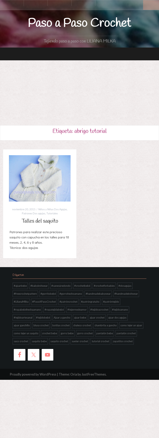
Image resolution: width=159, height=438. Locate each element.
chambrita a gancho (106, 325)
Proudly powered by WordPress (33, 374)
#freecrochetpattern (25, 293)
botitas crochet (61, 325)
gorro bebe (67, 333)
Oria (73, 374)
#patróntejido (111, 301)
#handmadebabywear (98, 293)
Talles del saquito (40, 221)
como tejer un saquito (26, 333)
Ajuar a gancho (62, 317)
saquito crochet (59, 341)
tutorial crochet (100, 341)
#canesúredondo (61, 285)
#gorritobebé (48, 293)
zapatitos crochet (123, 341)
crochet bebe (49, 333)
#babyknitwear (39, 285)
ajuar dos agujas (117, 317)
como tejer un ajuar (131, 325)
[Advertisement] (79, 89)
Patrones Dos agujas (33, 213)
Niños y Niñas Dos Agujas (52, 209)
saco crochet (21, 341)
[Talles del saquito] (40, 178)
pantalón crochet (126, 333)
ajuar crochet (97, 317)
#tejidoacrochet (99, 309)
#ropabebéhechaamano (27, 309)
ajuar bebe (80, 317)
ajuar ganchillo (22, 325)
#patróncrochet (68, 301)
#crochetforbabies (104, 285)
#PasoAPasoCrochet (44, 301)
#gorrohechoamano (71, 293)
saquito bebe (39, 341)
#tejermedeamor (77, 309)
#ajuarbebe (20, 285)
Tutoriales (52, 213)
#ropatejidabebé (54, 309)
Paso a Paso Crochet (79, 23)
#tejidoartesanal (23, 317)
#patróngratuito (90, 301)
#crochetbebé (82, 285)
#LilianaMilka (21, 301)
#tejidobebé (43, 317)
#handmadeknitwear (126, 293)
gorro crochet (85, 333)
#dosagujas (124, 285)
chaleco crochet (82, 325)
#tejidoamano (120, 309)
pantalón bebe (104, 333)
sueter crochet (80, 341)
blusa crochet (41, 325)
